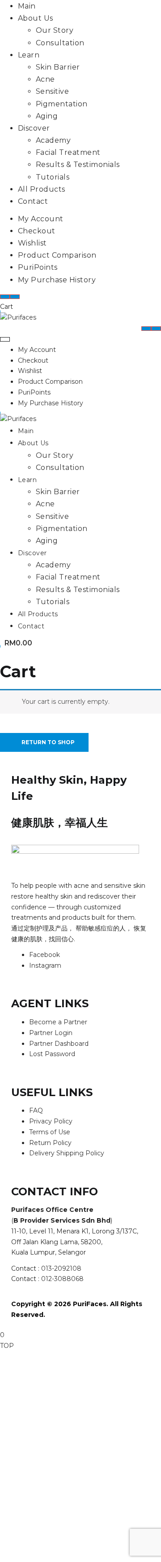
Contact (33, 201)
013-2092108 (61, 1268)
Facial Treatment (68, 152)
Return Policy (50, 1143)
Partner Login (50, 1033)
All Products (41, 189)
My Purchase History (57, 280)
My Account (41, 219)
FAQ (36, 1110)
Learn (28, 55)
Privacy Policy (50, 1121)
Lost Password (52, 1054)
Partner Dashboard (59, 1044)
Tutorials (52, 177)
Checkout (36, 231)
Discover (34, 128)
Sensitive (52, 91)
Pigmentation (62, 104)
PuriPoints (38, 267)
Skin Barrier (58, 67)
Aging (47, 116)
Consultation (60, 43)
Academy (53, 140)
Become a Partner (58, 1022)
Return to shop (47, 742)
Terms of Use (49, 1132)
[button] (16, 643)
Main (27, 6)
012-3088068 (62, 1279)
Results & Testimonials (78, 164)
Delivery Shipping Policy (66, 1153)
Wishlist (32, 243)
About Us (35, 18)
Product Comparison (57, 255)
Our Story (54, 30)
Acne (45, 79)
